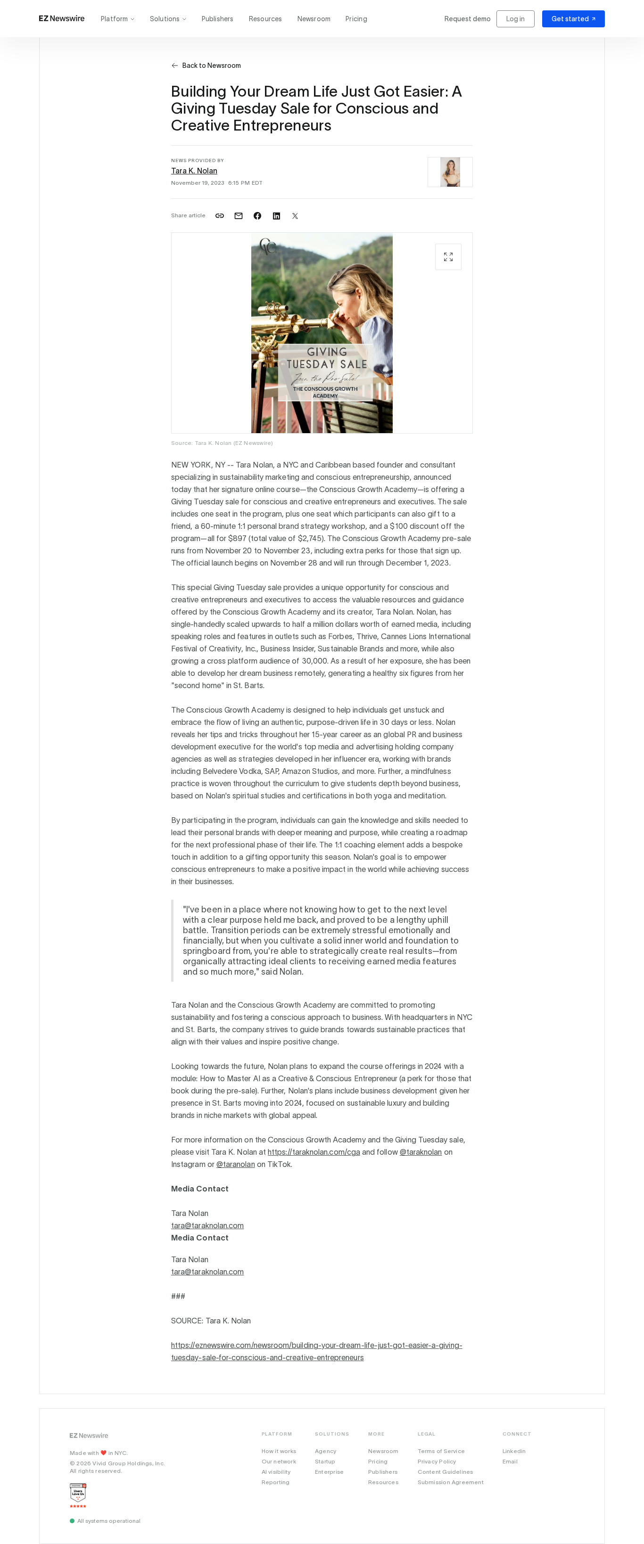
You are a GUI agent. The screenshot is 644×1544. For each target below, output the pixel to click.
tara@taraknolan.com (207, 1225)
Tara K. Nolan (194, 170)
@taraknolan (421, 1152)
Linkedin (514, 1451)
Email (510, 1461)
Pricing (356, 19)
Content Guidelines (445, 1472)
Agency (325, 1451)
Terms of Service (441, 1451)
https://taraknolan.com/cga (314, 1152)
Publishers (218, 19)
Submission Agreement (451, 1482)
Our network (279, 1461)
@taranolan (235, 1164)
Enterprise (329, 1472)
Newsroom (314, 19)
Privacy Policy (437, 1461)
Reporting (276, 1482)
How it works (279, 1451)
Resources (265, 19)
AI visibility (276, 1472)
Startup (325, 1461)
